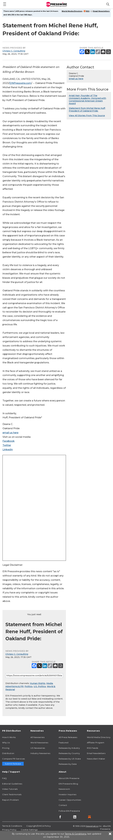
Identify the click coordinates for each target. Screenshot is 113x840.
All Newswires (37, 737)
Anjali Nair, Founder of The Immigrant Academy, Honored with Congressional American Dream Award (87, 99)
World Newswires (39, 742)
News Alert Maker (96, 759)
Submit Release (13, 764)
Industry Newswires (40, 753)
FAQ (4, 778)
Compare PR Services (13, 759)
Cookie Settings (29, 830)
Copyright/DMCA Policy (38, 826)
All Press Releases (68, 737)
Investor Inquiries (67, 794)
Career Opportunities (70, 800)
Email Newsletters (101, 11)
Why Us (6, 742)
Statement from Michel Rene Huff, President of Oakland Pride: (87, 109)
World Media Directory (72, 11)
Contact (63, 805)
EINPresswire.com (20, 83)
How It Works (9, 737)
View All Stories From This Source (87, 115)
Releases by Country (69, 753)
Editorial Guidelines (12, 784)
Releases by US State (70, 759)
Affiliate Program (95, 742)
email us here (10, 432)
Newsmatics (92, 826)
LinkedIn (8, 449)
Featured (63, 742)
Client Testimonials (11, 794)
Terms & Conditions (12, 826)
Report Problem (10, 800)
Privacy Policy (9, 830)
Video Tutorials (10, 789)
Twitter (7, 445)
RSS (87, 11)
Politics (29, 686)
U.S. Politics (40, 686)
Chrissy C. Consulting (14, 51)
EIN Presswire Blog (68, 784)
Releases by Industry (69, 748)
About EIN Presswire (69, 778)
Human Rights (37, 683)
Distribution (8, 753)
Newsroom (64, 789)
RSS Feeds (92, 748)
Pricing (5, 748)
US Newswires (37, 748)
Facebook (9, 441)
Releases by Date (68, 764)
